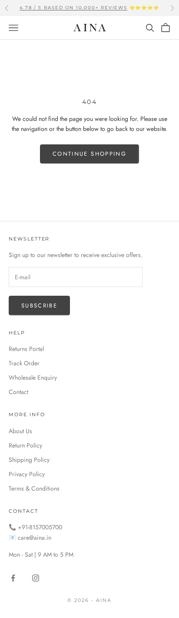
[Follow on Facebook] (13, 578)
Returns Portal (26, 348)
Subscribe (39, 305)
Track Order (24, 363)
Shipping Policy (29, 459)
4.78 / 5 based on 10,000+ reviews (73, 7)
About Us (20, 431)
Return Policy (25, 445)
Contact (18, 392)
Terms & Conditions (34, 488)
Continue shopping (89, 154)
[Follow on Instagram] (35, 578)
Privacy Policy (27, 474)
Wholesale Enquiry (33, 377)
